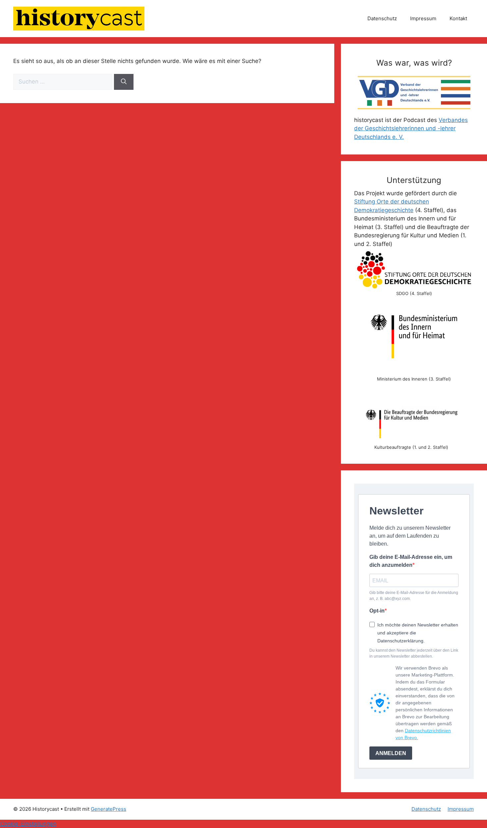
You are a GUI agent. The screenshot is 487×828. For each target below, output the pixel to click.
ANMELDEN (390, 753)
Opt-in (377, 611)
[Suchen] (124, 82)
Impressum (423, 18)
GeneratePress (108, 809)
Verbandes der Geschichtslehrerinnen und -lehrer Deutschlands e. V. (411, 128)
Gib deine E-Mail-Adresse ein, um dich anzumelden (410, 561)
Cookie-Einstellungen (28, 823)
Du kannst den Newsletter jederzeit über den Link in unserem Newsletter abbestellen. (413, 653)
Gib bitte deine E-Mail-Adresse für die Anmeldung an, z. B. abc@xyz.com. (413, 595)
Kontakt (458, 18)
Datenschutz (382, 18)
